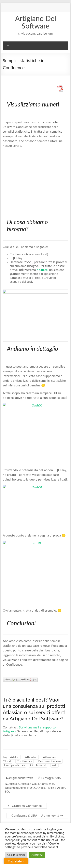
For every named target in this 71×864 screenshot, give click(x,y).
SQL (7, 792)
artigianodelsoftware (20, 778)
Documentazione (49, 761)
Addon (14, 757)
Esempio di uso (14, 765)
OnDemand (38, 765)
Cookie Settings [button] (16, 855)
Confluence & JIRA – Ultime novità (37, 815)
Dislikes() (28, 680)
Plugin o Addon (56, 788)
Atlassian (31, 757)
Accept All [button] (37, 855)
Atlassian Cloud (30, 784)
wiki (54, 765)
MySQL (31, 788)
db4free (42, 269)
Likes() (11, 680)
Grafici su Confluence (25, 805)
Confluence (24, 761)
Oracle (41, 788)
